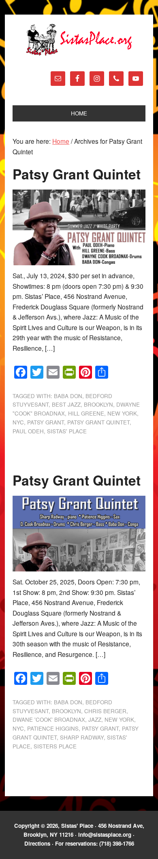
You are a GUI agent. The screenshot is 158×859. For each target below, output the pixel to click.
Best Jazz (66, 404)
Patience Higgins (53, 728)
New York (122, 413)
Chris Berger (105, 711)
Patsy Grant (45, 422)
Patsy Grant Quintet (77, 173)
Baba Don (68, 396)
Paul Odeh (28, 431)
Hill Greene (86, 413)
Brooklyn (98, 404)
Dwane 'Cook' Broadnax (49, 719)
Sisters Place (55, 746)
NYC (18, 422)
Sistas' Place (79, 39)
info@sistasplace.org (104, 834)
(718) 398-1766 (116, 843)
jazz (94, 719)
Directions (37, 843)
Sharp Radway (82, 737)
